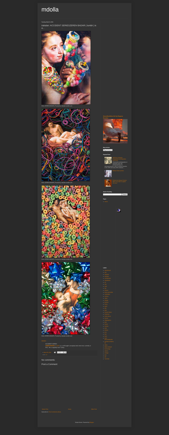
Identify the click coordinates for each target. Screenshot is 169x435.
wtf (105, 357)
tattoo (106, 345)
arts (106, 284)
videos (106, 351)
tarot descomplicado (109, 338)
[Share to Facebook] (64, 352)
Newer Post (45, 409)
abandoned (108, 270)
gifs (105, 308)
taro (106, 334)
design (106, 300)
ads (106, 272)
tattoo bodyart (108, 347)
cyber (106, 298)
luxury (106, 324)
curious (106, 296)
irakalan (43, 341)
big (105, 288)
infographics (108, 320)
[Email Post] (55, 352)
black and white (109, 292)
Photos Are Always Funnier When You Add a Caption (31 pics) (120, 182)
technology (107, 349)
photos (106, 330)
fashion (106, 302)
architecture (108, 278)
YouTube (107, 359)
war (106, 355)
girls (106, 310)
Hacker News (108, 312)
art (46, 354)
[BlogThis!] (60, 352)
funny (106, 304)
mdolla (50, 9)
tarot (106, 336)
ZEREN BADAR (49, 345)
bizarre (106, 290)
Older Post (94, 409)
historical (107, 314)
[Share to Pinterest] (66, 352)
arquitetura (107, 280)
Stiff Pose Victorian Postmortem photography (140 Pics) (119, 159)
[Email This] (58, 352)
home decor (108, 316)
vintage (106, 353)
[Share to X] (62, 352)
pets (106, 328)
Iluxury (106, 318)
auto (106, 286)
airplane (107, 274)
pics (106, 332)
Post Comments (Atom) (55, 412)
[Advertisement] (109, 33)
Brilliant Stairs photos (118, 170)
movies (106, 326)
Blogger (92, 422)
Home (69, 409)
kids (106, 322)
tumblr (57, 345)
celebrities (107, 294)
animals (107, 276)
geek (106, 306)
